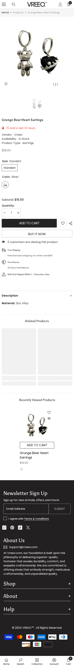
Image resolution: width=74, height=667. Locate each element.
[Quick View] (49, 418)
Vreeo (18, 135)
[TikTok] (20, 527)
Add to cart (29, 223)
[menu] (4, 4)
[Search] (14, 4)
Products (18, 12)
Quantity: (8, 206)
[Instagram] (4, 527)
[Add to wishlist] (63, 223)
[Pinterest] (12, 527)
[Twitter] (28, 527)
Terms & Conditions (36, 518)
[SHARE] (69, 223)
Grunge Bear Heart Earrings (34, 455)
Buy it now (37, 234)
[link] (19, 378)
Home (5, 12)
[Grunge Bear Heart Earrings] (37, 424)
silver (21, 469)
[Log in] (60, 4)
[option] (37, 52)
